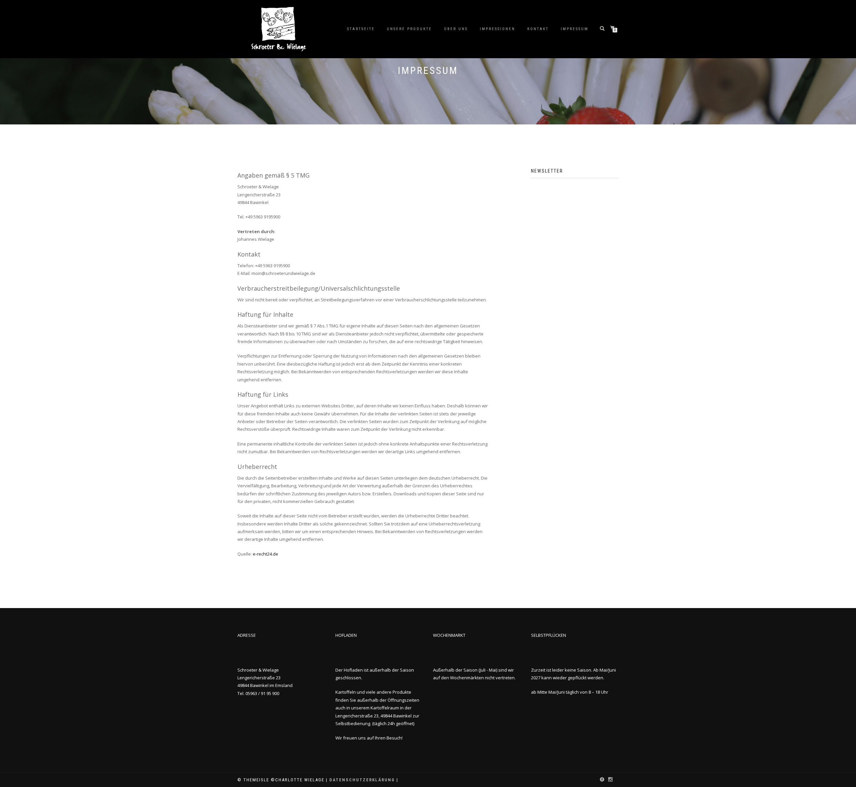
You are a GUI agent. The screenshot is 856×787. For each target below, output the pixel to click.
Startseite (361, 29)
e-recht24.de (265, 554)
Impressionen (497, 29)
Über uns (456, 29)
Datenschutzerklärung (362, 779)
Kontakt (538, 29)
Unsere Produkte (409, 29)
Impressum (574, 29)
